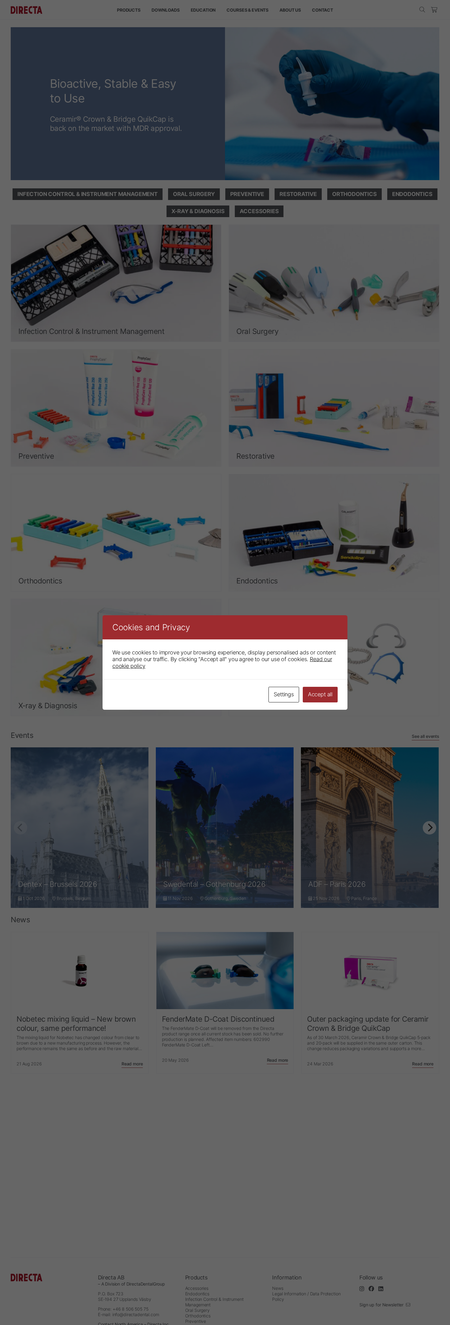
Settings (284, 694)
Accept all (320, 694)
